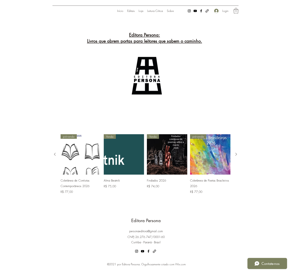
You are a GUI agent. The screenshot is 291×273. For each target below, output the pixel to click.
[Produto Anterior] (54, 154)
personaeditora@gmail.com (146, 231)
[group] (145, 164)
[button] (236, 11)
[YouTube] (195, 11)
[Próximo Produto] (236, 154)
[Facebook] (201, 11)
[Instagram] (189, 11)
